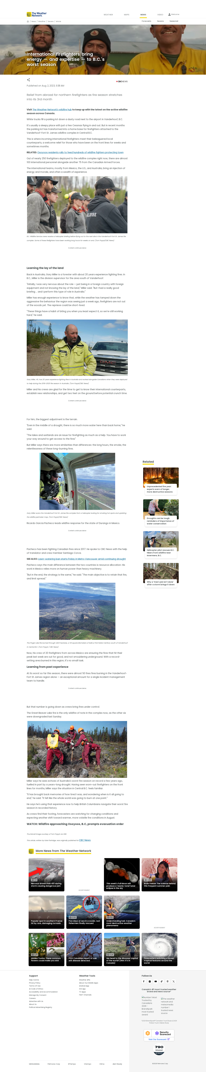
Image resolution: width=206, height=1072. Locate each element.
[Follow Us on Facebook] (144, 982)
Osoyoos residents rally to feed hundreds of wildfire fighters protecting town (80, 152)
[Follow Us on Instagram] (150, 982)
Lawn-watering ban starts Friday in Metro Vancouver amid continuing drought (82, 559)
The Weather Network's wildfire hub (52, 109)
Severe (51, 21)
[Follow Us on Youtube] (156, 982)
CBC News (85, 840)
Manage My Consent (37, 995)
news (33, 21)
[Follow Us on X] (174, 982)
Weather (41, 21)
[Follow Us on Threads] (168, 982)
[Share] (28, 80)
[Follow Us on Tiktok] (162, 982)
